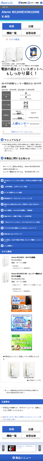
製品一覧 (5, 7)
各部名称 (31, 33)
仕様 (30, 26)
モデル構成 (14, 39)
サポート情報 (34, 3)
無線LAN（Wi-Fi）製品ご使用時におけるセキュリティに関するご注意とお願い (22, 418)
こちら (38, 148)
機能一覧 (12, 33)
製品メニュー (23, 457)
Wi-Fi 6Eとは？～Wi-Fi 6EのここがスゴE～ (25, 447)
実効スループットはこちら (22, 132)
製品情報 (24, 3)
